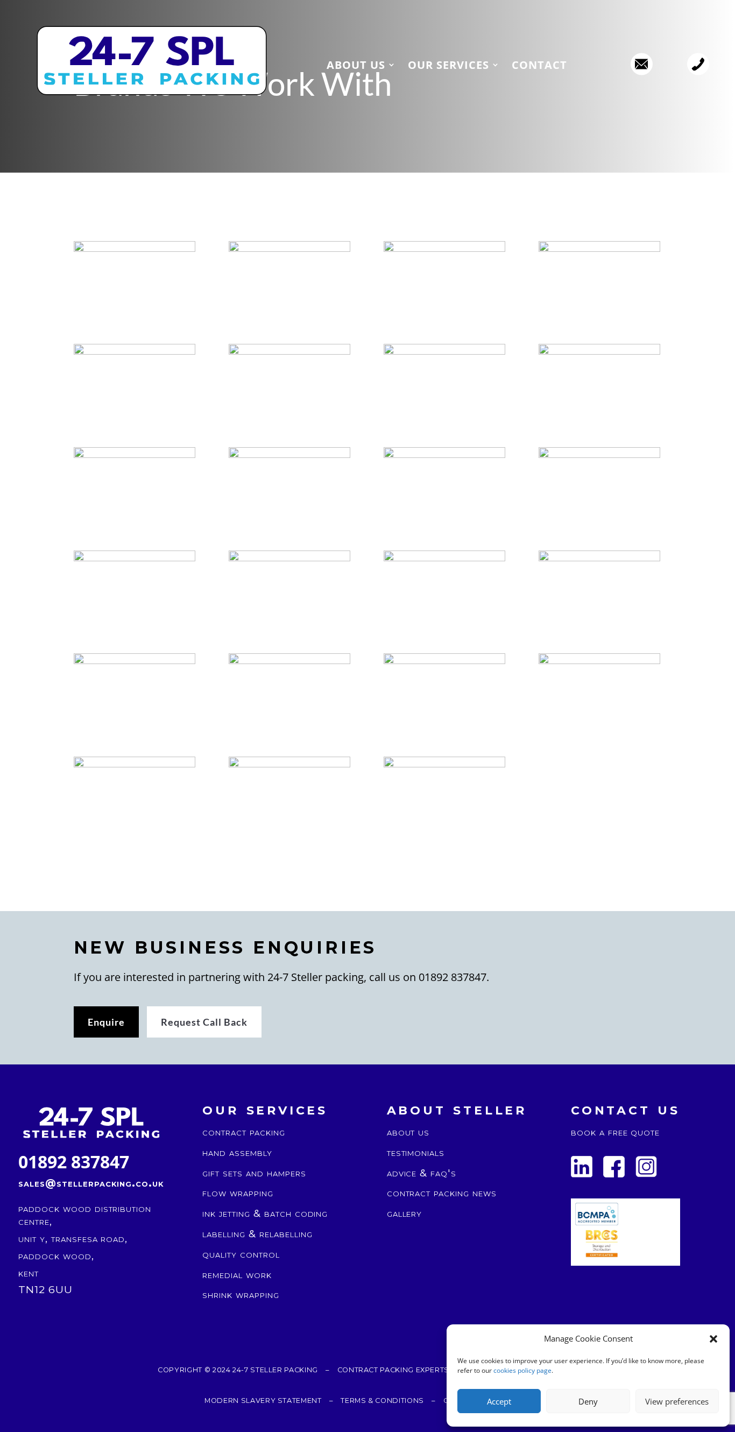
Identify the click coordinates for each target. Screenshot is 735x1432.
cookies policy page (522, 1370)
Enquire (106, 1022)
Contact (539, 66)
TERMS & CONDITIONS (382, 1400)
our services (265, 1108)
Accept (499, 1401)
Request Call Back (204, 1022)
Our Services (448, 66)
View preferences (677, 1401)
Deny (588, 1401)
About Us (356, 66)
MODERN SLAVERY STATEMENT (262, 1400)
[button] (713, 1339)
